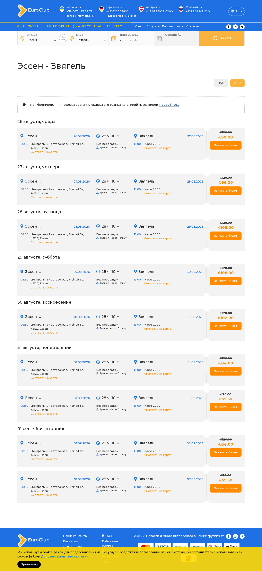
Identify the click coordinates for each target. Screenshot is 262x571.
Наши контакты (75, 536)
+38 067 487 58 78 (80, 11)
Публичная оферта (110, 543)
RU (237, 11)
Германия (112, 7)
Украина (72, 7)
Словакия (192, 7)
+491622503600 (117, 11)
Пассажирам (171, 26)
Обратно (171, 34)
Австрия (151, 7)
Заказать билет (225, 145)
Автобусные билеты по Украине (46, 26)
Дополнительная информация (64, 556)
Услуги (151, 26)
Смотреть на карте (44, 151)
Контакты (192, 26)
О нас (139, 26)
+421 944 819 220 (198, 11)
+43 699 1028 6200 (159, 11)
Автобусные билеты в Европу (100, 26)
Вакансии (70, 541)
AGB (109, 536)
